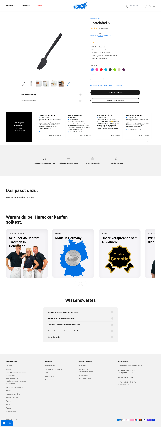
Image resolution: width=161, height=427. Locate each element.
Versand (100, 36)
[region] (94, 125)
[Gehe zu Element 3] (39, 84)
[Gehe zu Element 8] (69, 84)
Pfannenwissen (11, 412)
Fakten (8, 404)
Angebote (39, 6)
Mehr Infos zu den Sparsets (115, 100)
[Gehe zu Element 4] (46, 84)
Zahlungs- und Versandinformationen (86, 370)
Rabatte (8, 401)
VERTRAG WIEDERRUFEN (53, 369)
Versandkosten (83, 375)
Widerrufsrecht (50, 366)
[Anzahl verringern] (93, 79)
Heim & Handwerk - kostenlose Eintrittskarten (16, 374)
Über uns (9, 366)
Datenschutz (49, 376)
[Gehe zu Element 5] (54, 84)
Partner (8, 408)
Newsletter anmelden (13, 394)
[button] (115, 28)
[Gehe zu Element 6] (61, 84)
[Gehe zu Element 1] (24, 84)
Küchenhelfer (25, 6)
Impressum (49, 380)
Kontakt (8, 369)
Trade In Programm (84, 379)
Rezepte (8, 390)
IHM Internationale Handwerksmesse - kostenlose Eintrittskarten (16, 381)
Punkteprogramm (12, 397)
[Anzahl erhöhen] (101, 79)
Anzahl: (93, 75)
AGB (46, 373)
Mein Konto (82, 366)
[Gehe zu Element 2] (31, 84)
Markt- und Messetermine (14, 387)
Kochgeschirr (10, 6)
